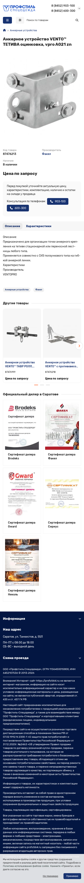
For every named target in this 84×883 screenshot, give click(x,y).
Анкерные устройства (23, 30)
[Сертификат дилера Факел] (62, 426)
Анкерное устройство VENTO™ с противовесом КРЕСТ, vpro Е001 (61, 364)
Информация (14, 619)
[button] (5, 346)
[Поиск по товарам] (77, 20)
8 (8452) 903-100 (63, 5)
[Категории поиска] (20, 20)
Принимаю (72, 876)
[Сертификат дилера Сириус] (62, 494)
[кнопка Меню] (7, 20)
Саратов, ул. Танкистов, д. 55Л (23, 636)
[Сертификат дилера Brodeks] (22, 426)
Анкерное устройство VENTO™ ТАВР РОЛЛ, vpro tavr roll (20, 364)
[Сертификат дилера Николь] (22, 562)
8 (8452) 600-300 (63, 11)
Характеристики (38, 226)
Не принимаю (50, 876)
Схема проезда (16, 658)
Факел (46, 154)
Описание (12, 226)
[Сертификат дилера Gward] (22, 494)
